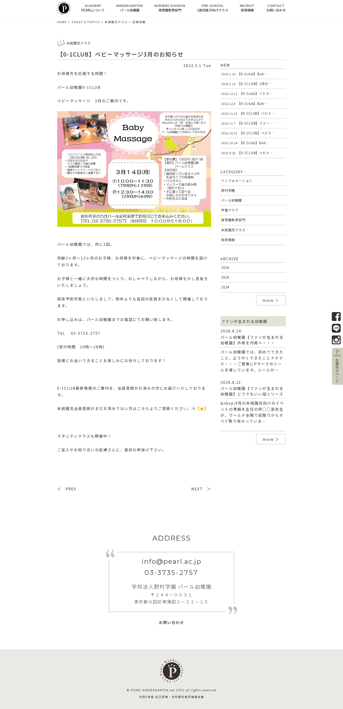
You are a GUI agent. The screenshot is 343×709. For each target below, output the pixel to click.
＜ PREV (66, 489)
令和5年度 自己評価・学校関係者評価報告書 (171, 697)
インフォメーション (236, 180)
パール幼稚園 (231, 200)
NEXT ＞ (201, 489)
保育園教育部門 (233, 219)
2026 (225, 267)
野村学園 (228, 190)
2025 (225, 277)
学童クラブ (229, 210)
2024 (225, 287)
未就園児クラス (233, 230)
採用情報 (228, 239)
